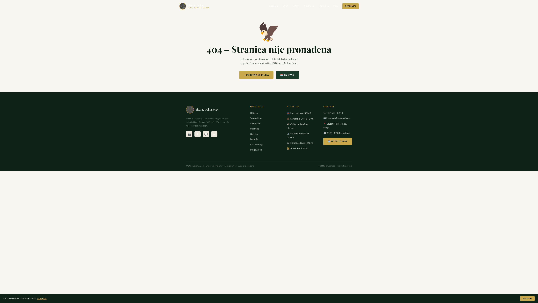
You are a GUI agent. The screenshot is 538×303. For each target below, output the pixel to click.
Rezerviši (350, 6)
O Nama (273, 6)
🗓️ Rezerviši (287, 75)
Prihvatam (527, 298)
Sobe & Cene (256, 118)
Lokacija (323, 6)
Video (296, 6)
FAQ (335, 6)
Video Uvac (255, 123)
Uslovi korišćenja (345, 166)
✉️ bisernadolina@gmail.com (336, 118)
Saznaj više (42, 298)
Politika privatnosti (327, 166)
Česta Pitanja (256, 144)
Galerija (309, 6)
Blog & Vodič (256, 149)
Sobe (285, 6)
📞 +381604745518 (333, 113)
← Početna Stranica (256, 75)
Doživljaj (254, 128)
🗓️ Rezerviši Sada (337, 141)
